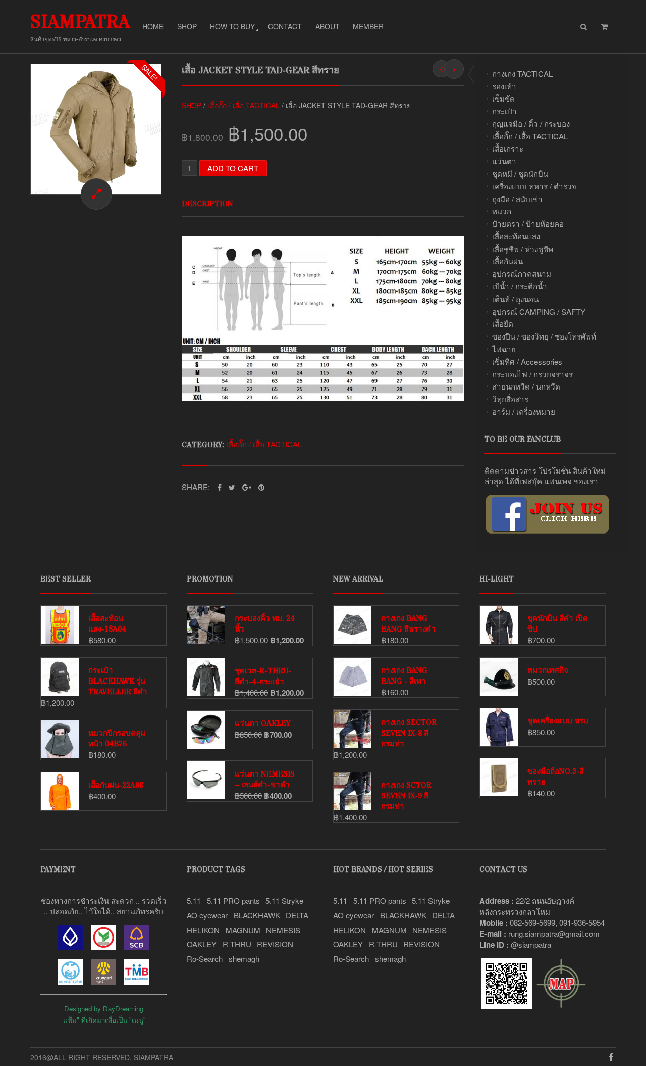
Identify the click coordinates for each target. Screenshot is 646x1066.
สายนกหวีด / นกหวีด (526, 386)
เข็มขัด (503, 98)
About (327, 26)
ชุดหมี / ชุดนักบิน (520, 173)
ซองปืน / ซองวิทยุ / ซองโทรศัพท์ (544, 336)
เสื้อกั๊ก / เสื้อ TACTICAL (530, 136)
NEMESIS (283, 930)
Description (207, 204)
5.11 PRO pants (233, 900)
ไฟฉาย (504, 349)
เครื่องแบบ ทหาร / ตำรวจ (534, 186)
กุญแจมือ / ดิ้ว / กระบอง (531, 123)
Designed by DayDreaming (103, 1008)
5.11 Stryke (284, 900)
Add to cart (232, 168)
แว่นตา (504, 161)
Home (153, 26)
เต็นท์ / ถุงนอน (515, 299)
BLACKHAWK (257, 915)
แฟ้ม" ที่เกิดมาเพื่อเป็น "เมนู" (104, 1020)
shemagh (244, 958)
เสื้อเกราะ (507, 148)
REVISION (275, 944)
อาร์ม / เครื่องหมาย (523, 411)
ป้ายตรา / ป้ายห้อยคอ (528, 223)
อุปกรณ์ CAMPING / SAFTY (538, 311)
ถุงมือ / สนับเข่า (517, 198)
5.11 (194, 900)
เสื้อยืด (502, 323)
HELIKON (203, 930)
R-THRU (237, 944)
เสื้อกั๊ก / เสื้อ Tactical (243, 105)
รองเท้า (504, 86)
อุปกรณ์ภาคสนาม (521, 273)
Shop (187, 26)
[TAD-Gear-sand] (96, 129)
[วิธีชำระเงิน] (70, 946)
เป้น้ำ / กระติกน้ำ (519, 286)
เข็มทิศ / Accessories (527, 361)
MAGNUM (243, 930)
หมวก (501, 211)
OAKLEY (202, 944)
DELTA (297, 915)
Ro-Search (205, 958)
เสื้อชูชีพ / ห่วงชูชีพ (522, 249)
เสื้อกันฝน (507, 261)
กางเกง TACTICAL (522, 73)
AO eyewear (207, 915)
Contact (285, 26)
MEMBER (368, 26)
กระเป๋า (504, 111)
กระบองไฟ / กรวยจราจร (532, 374)
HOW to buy (232, 26)
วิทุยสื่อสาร (510, 399)
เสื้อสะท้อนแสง (516, 236)
